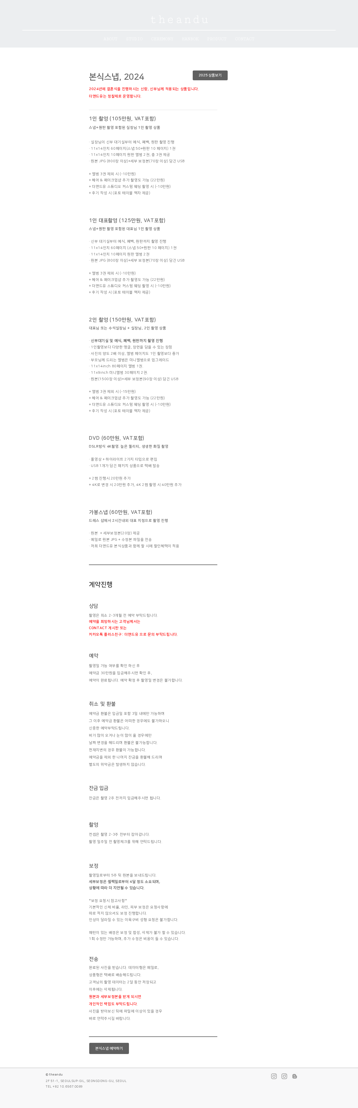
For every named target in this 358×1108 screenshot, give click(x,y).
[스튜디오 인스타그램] (274, 1076)
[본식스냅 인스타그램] (284, 1076)
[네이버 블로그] (294, 1076)
